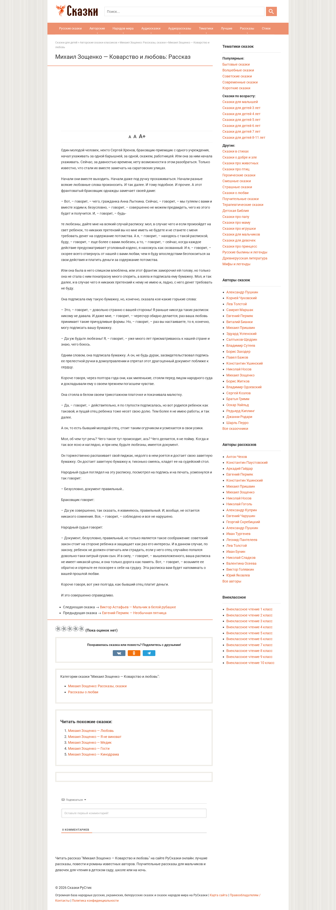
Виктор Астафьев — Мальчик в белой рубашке (138, 607)
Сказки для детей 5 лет (241, 120)
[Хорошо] (76, 629)
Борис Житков (237, 381)
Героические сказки (238, 175)
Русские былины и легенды (244, 252)
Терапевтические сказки (242, 205)
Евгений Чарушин (240, 516)
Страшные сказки (237, 187)
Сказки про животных (240, 163)
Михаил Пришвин (240, 328)
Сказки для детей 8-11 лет (243, 137)
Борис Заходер (238, 351)
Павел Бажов (237, 357)
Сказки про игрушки (239, 228)
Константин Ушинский (244, 363)
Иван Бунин (235, 551)
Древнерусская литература (244, 258)
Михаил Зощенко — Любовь (91, 731)
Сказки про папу (235, 217)
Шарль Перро (237, 423)
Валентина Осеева (241, 563)
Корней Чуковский (241, 298)
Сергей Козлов (238, 393)
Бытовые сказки (236, 64)
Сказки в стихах (235, 151)
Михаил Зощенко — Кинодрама (93, 754)
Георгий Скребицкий (243, 522)
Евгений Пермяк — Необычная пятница (134, 613)
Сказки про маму (236, 222)
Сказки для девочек (239, 240)
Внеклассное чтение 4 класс (249, 627)
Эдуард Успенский (241, 334)
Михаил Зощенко (240, 375)
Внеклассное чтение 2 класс (249, 615)
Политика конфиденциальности (95, 900)
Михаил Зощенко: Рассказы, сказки (97, 686)
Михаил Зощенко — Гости (88, 748)
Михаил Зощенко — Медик (90, 742)
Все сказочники (235, 428)
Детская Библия (235, 211)
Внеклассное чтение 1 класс (249, 609)
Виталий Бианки (239, 322)
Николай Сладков (241, 558)
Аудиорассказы (179, 28)
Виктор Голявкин (240, 569)
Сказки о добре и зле (239, 157)
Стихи (266, 28)
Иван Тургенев (238, 534)
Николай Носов (238, 369)
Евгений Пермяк (239, 316)
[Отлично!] (81, 629)
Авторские (97, 28)
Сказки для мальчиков (241, 234)
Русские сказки (70, 28)
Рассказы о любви (83, 692)
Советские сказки (237, 76)
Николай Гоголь (239, 504)
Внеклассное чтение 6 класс (249, 639)
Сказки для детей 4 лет (241, 114)
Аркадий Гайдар (239, 468)
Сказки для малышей (240, 102)
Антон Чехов (236, 457)
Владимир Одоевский (244, 387)
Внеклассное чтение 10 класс (250, 663)
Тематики (206, 28)
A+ (142, 136)
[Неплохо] (70, 629)
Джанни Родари (239, 417)
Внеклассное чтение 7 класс (249, 645)
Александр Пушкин (242, 292)
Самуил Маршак (239, 310)
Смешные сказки (236, 181)
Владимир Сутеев (240, 345)
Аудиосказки (150, 28)
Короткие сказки (236, 88)
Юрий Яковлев (238, 575)
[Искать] (271, 11)
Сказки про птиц (235, 169)
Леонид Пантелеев (241, 540)
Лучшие (226, 28)
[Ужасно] (58, 629)
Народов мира (123, 28)
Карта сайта (219, 895)
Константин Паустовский (247, 462)
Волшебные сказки (238, 70)
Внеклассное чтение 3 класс (249, 621)
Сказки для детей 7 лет (241, 131)
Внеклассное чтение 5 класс (249, 633)
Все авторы (231, 581)
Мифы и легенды (236, 264)
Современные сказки (240, 82)
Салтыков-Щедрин (241, 339)
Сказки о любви (235, 193)
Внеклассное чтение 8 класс (249, 651)
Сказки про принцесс (239, 246)
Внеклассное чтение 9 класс (249, 657)
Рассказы (247, 28)
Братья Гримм (237, 399)
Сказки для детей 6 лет (241, 126)
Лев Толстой (236, 304)
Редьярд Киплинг (240, 411)
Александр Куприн (241, 510)
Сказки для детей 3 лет (241, 108)
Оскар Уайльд (237, 405)
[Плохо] (64, 629)
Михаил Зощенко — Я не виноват (95, 737)
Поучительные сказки (240, 199)
